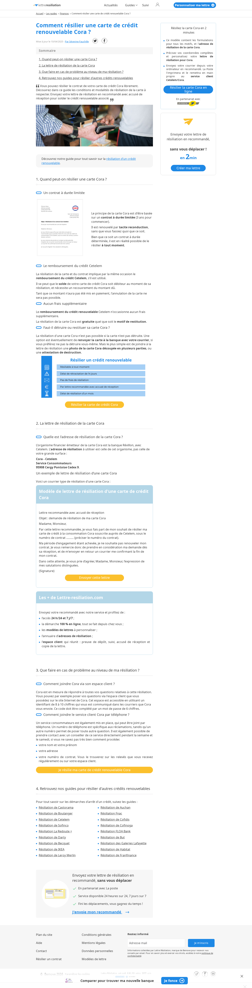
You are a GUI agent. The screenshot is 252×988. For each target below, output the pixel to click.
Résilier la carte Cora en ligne (188, 89)
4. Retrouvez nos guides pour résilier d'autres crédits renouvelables (86, 78)
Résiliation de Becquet (54, 843)
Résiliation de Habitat (115, 849)
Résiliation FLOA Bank (116, 831)
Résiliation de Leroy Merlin (57, 855)
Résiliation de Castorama (56, 807)
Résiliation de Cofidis (115, 819)
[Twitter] (95, 41)
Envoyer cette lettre (94, 577)
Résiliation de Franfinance (119, 855)
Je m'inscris (201, 943)
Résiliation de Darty (52, 837)
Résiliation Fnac (111, 813)
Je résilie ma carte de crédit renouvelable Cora (94, 770)
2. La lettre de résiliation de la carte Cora (67, 65)
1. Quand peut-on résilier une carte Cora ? (68, 59)
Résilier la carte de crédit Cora (94, 404)
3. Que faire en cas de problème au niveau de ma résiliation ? (81, 72)
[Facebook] (104, 41)
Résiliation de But (113, 837)
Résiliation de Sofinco (54, 825)
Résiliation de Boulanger (56, 813)
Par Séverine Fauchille (77, 41)
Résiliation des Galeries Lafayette (123, 843)
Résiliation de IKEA (51, 849)
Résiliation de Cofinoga (117, 825)
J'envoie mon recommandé (97, 911)
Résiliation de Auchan (115, 807)
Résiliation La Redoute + (55, 831)
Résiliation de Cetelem (54, 819)
